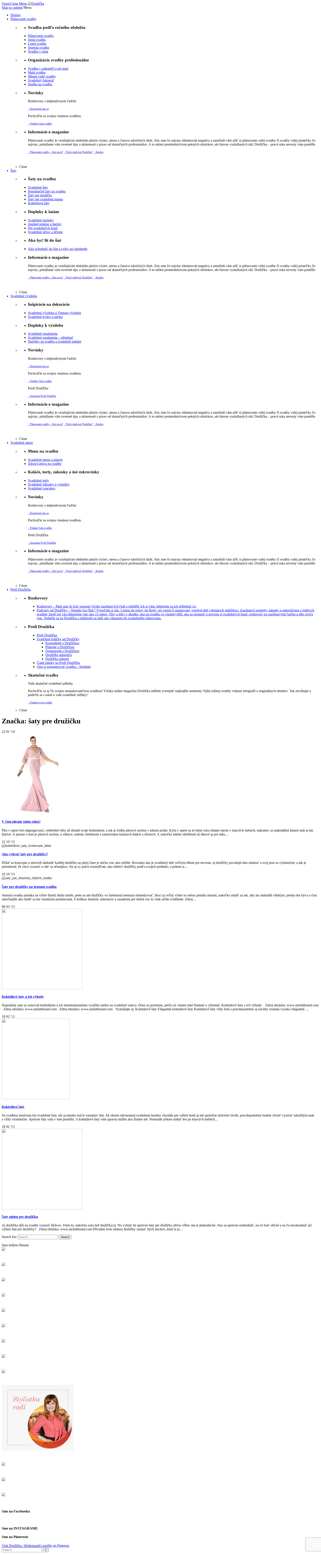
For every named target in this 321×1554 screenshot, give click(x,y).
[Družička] (36, 3)
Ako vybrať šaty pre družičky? (25, 854)
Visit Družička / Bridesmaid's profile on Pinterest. (36, 1545)
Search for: (9, 1237)
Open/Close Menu (14, 3)
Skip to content (12, 7)
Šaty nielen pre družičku (20, 1217)
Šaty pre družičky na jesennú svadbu (29, 887)
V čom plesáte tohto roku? (21, 821)
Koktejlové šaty (13, 1107)
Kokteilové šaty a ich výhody (23, 996)
